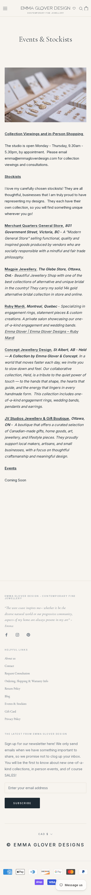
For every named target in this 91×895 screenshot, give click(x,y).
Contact (9, 666)
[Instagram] (17, 634)
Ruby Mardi (14, 306)
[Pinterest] (28, 634)
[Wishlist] (74, 8)
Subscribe (22, 803)
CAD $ (43, 834)
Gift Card (10, 712)
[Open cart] (86, 8)
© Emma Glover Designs (45, 845)
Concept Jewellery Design (28, 349)
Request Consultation (17, 674)
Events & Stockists (15, 704)
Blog (7, 696)
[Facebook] (6, 634)
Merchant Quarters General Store (34, 225)
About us (10, 659)
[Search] (81, 8)
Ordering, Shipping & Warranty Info (26, 681)
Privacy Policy (13, 719)
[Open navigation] (5, 8)
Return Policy (12, 689)
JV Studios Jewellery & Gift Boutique (37, 418)
